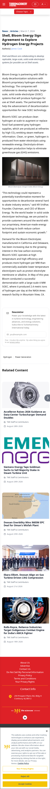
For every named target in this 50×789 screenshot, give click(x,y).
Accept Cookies (25, 784)
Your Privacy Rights (25, 681)
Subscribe (36, 334)
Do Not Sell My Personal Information (25, 672)
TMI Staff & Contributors (18, 422)
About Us (25, 662)
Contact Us (25, 669)
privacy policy (15, 342)
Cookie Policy (23, 763)
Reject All (25, 776)
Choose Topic (22, 11)
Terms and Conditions (25, 678)
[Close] (47, 731)
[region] (25, 758)
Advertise (25, 665)
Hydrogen (7, 357)
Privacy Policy (25, 675)
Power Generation (23, 357)
